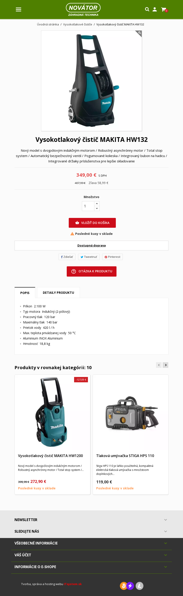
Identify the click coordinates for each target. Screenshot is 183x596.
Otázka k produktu (91, 271)
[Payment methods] (131, 586)
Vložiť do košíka (92, 223)
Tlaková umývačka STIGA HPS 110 (125, 455)
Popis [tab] (24, 293)
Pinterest (114, 257)
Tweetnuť (90, 257)
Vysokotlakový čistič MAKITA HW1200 (50, 455)
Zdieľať (68, 257)
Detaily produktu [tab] (58, 292)
